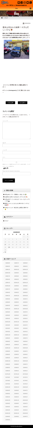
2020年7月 (25, 338)
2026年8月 (8, 262)
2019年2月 (16, 357)
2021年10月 (25, 321)
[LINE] (19, 2)
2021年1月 (25, 331)
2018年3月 (8, 370)
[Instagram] (25, 2)
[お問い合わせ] (27, 2)
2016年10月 (25, 387)
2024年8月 (25, 285)
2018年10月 (25, 360)
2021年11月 (16, 321)
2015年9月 (8, 403)
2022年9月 (8, 311)
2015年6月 (8, 406)
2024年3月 (16, 292)
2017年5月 (16, 380)
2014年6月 (8, 419)
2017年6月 (8, 380)
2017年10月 (25, 374)
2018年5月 (16, 367)
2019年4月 (25, 354)
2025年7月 (8, 276)
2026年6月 (25, 262)
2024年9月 (16, 285)
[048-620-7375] (30, 2)
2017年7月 (25, 377)
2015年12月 (7, 400)
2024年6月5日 (27, 23)
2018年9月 (8, 364)
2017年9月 (8, 377)
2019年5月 (16, 354)
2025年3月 (16, 279)
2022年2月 (16, 318)
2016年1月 (25, 396)
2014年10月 (25, 413)
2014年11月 (16, 413)
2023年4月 (25, 302)
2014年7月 (25, 416)
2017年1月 (25, 383)
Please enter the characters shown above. (11, 171)
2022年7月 (25, 311)
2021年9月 (8, 325)
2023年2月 (16, 305)
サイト (4, 157)
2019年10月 (25, 347)
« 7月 (4, 252)
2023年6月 (8, 302)
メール (5, 150)
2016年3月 (8, 396)
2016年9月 (8, 390)
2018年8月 (16, 364)
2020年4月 (25, 341)
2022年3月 (8, 318)
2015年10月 (25, 400)
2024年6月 (16, 289)
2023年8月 (16, 298)
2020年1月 (25, 344)
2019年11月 (16, 347)
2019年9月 (8, 351)
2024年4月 (8, 292)
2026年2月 (25, 266)
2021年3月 (8, 331)
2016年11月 (16, 387)
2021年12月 (7, 321)
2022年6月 (8, 315)
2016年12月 (7, 387)
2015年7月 (25, 403)
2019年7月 (25, 351)
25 (9, 247)
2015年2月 (16, 409)
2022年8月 (16, 311)
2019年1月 (25, 357)
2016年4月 (25, 393)
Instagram (12, 90)
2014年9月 (8, 416)
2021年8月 (16, 325)
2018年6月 (8, 367)
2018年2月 (16, 370)
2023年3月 (8, 305)
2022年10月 (25, 308)
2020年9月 (8, 338)
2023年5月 (16, 302)
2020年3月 (8, 344)
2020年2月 (16, 344)
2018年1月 (25, 370)
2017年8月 (16, 377)
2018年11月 (16, 360)
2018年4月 (25, 367)
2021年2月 (16, 331)
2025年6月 (16, 276)
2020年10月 (25, 334)
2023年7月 (25, 298)
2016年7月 (25, 390)
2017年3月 (8, 383)
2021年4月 (25, 328)
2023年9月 (8, 298)
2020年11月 (16, 334)
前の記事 (10, 102)
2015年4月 (25, 406)
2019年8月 (16, 351)
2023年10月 (25, 295)
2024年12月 (16, 282)
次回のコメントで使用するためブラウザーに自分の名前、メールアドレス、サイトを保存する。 (16, 165)
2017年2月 (16, 383)
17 (5, 244)
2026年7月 (16, 262)
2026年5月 (8, 266)
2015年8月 (16, 403)
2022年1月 (25, 318)
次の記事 (22, 102)
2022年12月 (7, 308)
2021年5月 (16, 328)
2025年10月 (7, 272)
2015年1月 (25, 409)
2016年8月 (16, 390)
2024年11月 (25, 282)
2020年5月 (16, 341)
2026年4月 (16, 266)
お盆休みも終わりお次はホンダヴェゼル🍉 (16, 197)
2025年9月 (16, 272)
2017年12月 (7, 374)
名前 (4, 142)
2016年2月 (16, 396)
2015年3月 (8, 409)
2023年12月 (16, 295)
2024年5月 (25, 289)
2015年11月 (16, 400)
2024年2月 (25, 292)
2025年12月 (16, 269)
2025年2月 (25, 279)
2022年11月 (16, 308)
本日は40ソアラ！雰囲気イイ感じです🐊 (15, 194)
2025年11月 (25, 269)
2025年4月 (8, 279)
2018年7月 (25, 364)
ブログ (6, 18)
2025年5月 (25, 276)
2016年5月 (16, 393)
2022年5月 (16, 315)
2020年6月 (8, 341)
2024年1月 (8, 295)
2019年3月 (8, 357)
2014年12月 (7, 413)
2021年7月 (25, 325)
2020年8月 (16, 338)
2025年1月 (8, 282)
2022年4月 (25, 315)
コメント (5, 120)
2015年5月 (16, 406)
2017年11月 (16, 374)
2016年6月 (8, 393)
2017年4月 (25, 380)
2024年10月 (7, 285)
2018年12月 (7, 360)
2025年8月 (25, 272)
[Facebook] (22, 2)
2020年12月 (7, 334)
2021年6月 (8, 328)
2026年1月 (8, 269)
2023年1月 (25, 305)
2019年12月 (7, 347)
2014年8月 (16, 416)
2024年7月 (8, 289)
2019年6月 (8, 354)
